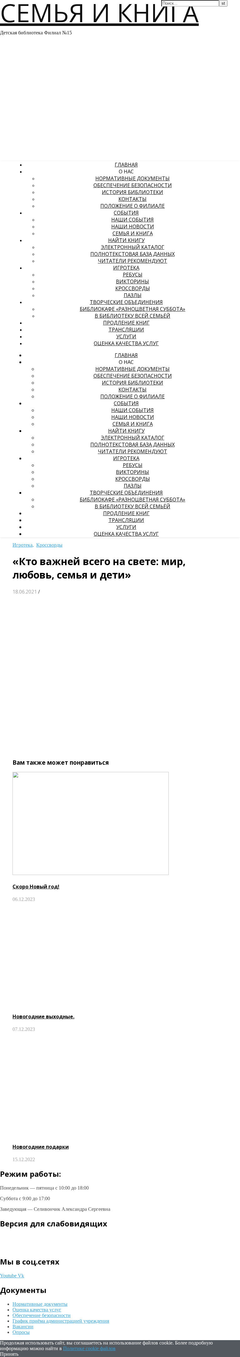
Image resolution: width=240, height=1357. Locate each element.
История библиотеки (132, 192)
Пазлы (133, 295)
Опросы (21, 1332)
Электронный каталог (132, 247)
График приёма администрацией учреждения (60, 1321)
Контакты (132, 199)
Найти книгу (126, 240)
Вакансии (22, 1326)
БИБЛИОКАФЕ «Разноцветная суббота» (132, 309)
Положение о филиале (132, 205)
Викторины (132, 281)
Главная (126, 164)
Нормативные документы (132, 178)
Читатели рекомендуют (132, 260)
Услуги (126, 336)
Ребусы (132, 274)
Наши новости (132, 226)
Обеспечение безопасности (132, 185)
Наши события (132, 219)
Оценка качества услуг (126, 343)
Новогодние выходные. (43, 1016)
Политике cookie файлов (89, 1348)
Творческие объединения (126, 302)
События (126, 212)
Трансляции (126, 329)
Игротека (126, 267)
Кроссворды (132, 288)
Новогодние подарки (40, 1146)
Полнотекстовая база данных (132, 254)
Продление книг (126, 322)
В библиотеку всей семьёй (132, 315)
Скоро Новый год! (35, 886)
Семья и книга (132, 233)
